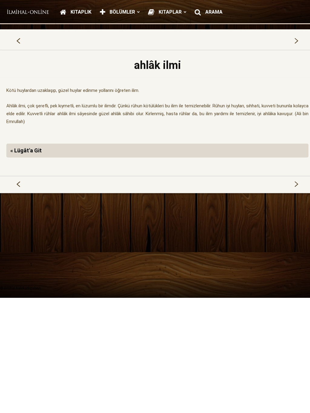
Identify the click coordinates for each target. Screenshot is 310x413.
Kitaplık (80, 12)
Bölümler (121, 12)
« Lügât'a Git (26, 150)
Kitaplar (169, 12)
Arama (213, 12)
